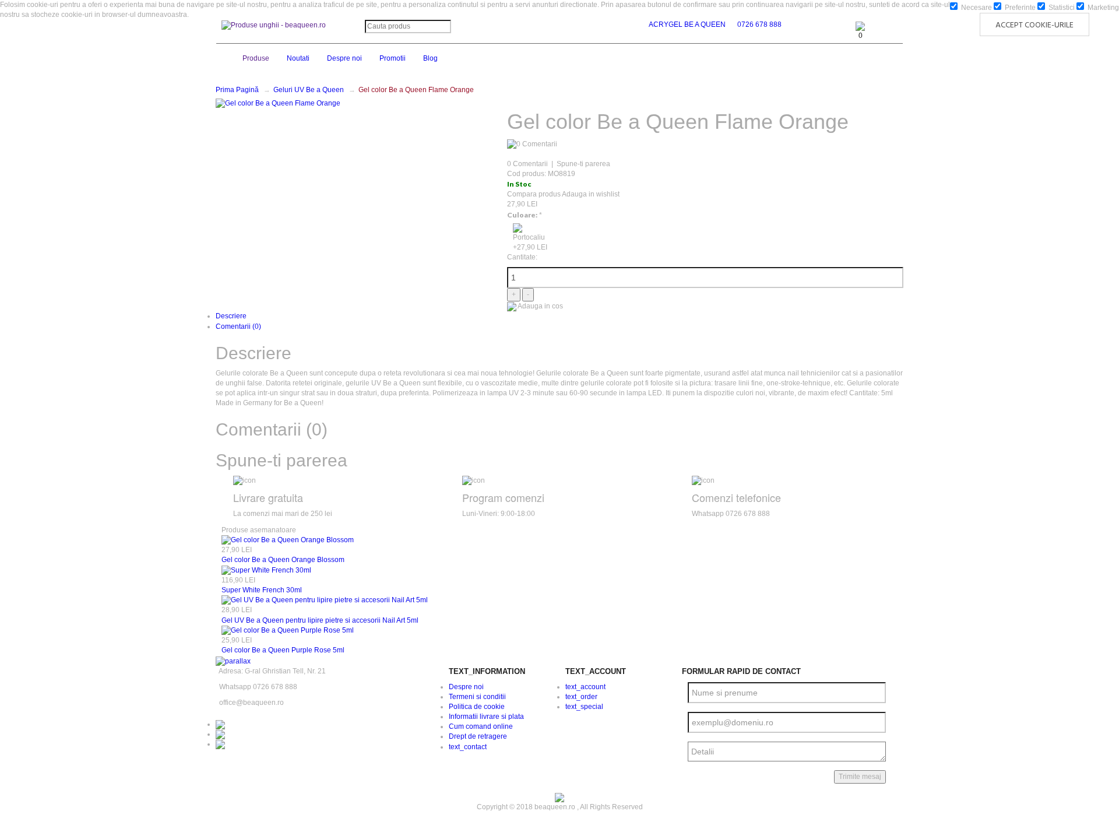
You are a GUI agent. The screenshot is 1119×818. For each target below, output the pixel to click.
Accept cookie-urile (1034, 25)
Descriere (231, 316)
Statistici (1061, 7)
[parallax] (233, 660)
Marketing (1102, 7)
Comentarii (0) (238, 326)
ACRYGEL (665, 24)
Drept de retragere (478, 736)
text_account (585, 687)
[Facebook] (220, 724)
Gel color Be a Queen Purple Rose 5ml (282, 650)
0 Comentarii (527, 164)
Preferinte (1019, 7)
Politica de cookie (477, 707)
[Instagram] (220, 734)
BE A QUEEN (705, 24)
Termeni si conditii (477, 697)
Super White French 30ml (261, 590)
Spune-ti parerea (583, 164)
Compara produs (534, 194)
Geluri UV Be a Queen (308, 90)
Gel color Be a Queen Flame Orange (416, 90)
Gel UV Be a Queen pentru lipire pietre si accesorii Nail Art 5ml (319, 620)
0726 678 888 (759, 24)
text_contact (468, 747)
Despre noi (466, 687)
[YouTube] (220, 744)
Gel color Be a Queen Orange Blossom (282, 560)
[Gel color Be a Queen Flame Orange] (278, 103)
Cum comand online (481, 726)
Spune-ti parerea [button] (281, 460)
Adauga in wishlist (591, 194)
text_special (584, 707)
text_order (581, 697)
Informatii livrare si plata (486, 716)
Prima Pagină (237, 90)
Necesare (975, 7)
